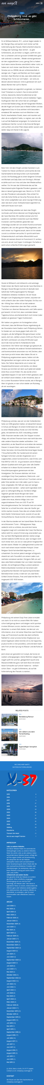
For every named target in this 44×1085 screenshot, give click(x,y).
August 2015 (11, 1053)
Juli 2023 (10, 966)
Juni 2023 (10, 969)
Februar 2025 (11, 936)
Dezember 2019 (12, 1011)
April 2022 (10, 990)
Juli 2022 (10, 984)
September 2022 (13, 978)
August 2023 (11, 963)
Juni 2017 (10, 1047)
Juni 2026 (10, 906)
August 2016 (11, 1050)
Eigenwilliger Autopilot (28, 747)
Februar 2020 (11, 1005)
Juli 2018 (10, 1038)
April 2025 (10, 933)
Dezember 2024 (12, 942)
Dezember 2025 (12, 924)
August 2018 (11, 1035)
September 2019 (12, 1017)
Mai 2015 (10, 1062)
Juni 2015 (10, 1059)
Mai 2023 (10, 972)
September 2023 (13, 960)
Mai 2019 (10, 1026)
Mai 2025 (10, 930)
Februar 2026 (11, 918)
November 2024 (12, 945)
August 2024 (11, 951)
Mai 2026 (10, 909)
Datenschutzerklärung (22, 767)
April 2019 (10, 1029)
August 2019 (11, 1020)
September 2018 (12, 1032)
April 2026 (10, 912)
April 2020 (10, 999)
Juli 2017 (10, 1044)
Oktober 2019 (11, 1014)
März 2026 (10, 915)
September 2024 (13, 948)
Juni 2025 (10, 927)
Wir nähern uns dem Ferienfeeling (27, 733)
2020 (22, 13)
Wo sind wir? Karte (22, 764)
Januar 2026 (11, 921)
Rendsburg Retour (26, 717)
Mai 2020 (10, 996)
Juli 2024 (10, 954)
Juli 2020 (10, 993)
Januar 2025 (11, 939)
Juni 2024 (10, 957)
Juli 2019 (10, 1023)
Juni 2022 (10, 987)
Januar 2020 (11, 1008)
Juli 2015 (10, 1056)
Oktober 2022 (11, 975)
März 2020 (10, 1002)
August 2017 (11, 1041)
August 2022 (11, 981)
